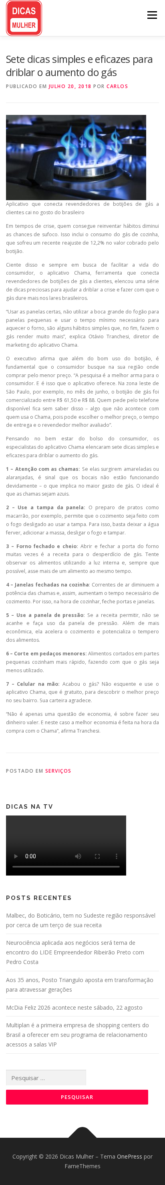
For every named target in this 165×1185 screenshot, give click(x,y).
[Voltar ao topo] (82, 1138)
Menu (151, 15)
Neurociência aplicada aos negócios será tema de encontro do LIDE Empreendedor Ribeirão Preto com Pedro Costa (75, 952)
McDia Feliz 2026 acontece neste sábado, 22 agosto (74, 1007)
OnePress (129, 1156)
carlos (117, 86)
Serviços (58, 770)
